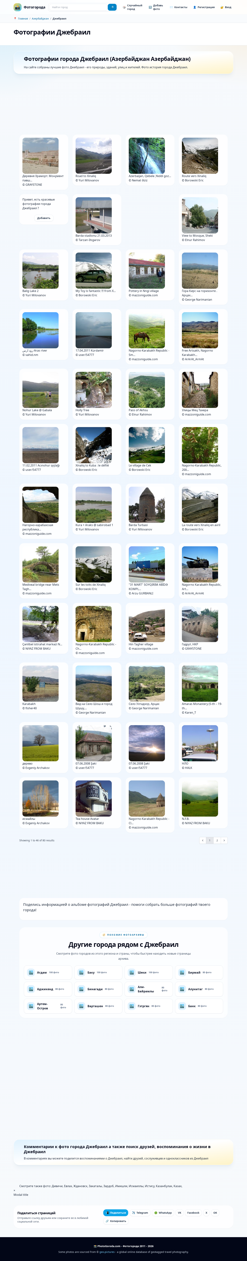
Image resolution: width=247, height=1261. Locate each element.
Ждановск (80, 1186)
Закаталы (95, 1186)
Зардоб (108, 1186)
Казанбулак (164, 1186)
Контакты (178, 7)
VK (179, 1212)
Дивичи (57, 1186)
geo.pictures (107, 1252)
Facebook (193, 1212)
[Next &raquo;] (224, 840)
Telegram (140, 1212)
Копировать (116, 1221)
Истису (149, 1186)
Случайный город (132, 7)
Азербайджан (40, 18)
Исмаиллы (136, 1186)
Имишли (121, 1186)
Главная (23, 18)
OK (215, 1212)
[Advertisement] (122, 105)
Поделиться (116, 1212)
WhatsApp (163, 1212)
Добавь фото (156, 7)
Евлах (68, 1186)
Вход (225, 7)
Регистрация (204, 7)
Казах (178, 1186)
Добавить (43, 218)
